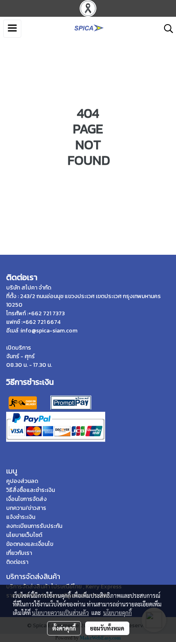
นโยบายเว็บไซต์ (24, 535)
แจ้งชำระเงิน (20, 517)
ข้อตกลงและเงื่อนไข (29, 544)
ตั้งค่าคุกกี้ (64, 628)
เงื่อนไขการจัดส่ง (26, 499)
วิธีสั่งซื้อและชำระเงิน (30, 490)
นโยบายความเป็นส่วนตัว (60, 612)
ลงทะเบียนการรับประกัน (34, 526)
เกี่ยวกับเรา (19, 553)
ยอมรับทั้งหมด (107, 628)
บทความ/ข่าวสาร (26, 508)
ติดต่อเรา (17, 562)
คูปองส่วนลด (22, 481)
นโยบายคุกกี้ (117, 612)
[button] (166, 28)
